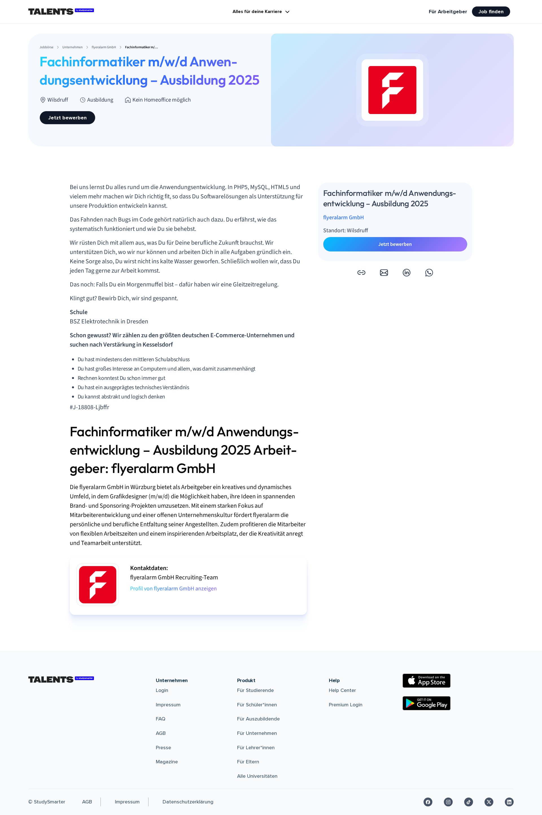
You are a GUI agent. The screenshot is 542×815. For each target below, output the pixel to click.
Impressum (168, 705)
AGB (161, 733)
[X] (488, 802)
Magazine (167, 762)
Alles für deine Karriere (257, 11)
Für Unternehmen (257, 733)
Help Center (342, 690)
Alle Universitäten (257, 776)
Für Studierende (255, 690)
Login (162, 690)
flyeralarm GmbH (343, 218)
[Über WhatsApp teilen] (429, 272)
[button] (361, 272)
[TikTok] (468, 802)
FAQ (160, 719)
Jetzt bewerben (67, 118)
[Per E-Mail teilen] (383, 272)
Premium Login (345, 705)
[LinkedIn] (509, 802)
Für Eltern (248, 762)
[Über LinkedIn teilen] (406, 272)
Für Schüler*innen (257, 705)
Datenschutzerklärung (188, 802)
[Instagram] (448, 802)
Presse (163, 747)
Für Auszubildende (258, 719)
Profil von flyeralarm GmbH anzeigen (173, 589)
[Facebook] (427, 802)
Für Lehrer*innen (256, 747)
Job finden (491, 11)
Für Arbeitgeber (448, 11)
